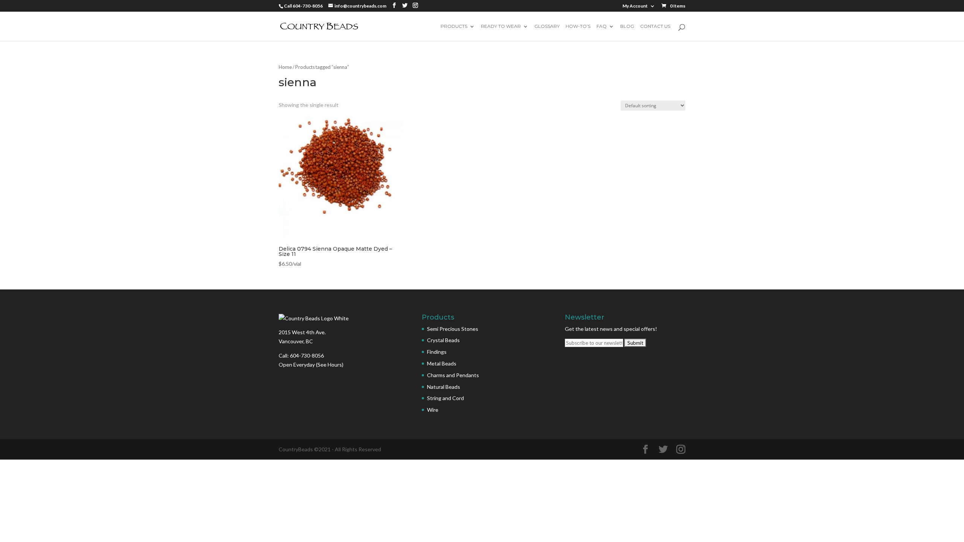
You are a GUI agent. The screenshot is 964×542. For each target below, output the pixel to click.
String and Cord (445, 398)
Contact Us (655, 26)
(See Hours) (329, 364)
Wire (432, 409)
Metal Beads (441, 363)
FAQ (601, 26)
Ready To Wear (501, 26)
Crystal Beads (443, 340)
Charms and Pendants (453, 375)
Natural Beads (443, 387)
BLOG (627, 26)
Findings (437, 352)
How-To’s (578, 26)
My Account (635, 6)
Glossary (547, 26)
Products (454, 26)
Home (285, 67)
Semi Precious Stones (452, 329)
